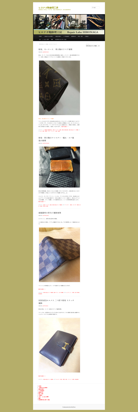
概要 (52, 39)
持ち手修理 (77, 292)
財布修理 (40, 293)
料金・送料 (80, 36)
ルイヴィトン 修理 (70, 292)
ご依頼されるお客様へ (48, 36)
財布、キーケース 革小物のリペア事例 (55, 49)
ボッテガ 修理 (76, 204)
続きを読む (65, 126)
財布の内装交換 (65, 129)
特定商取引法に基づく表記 (60, 39)
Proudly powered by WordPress (69, 407)
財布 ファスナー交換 (57, 129)
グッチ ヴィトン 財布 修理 (54, 131)
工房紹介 (87, 36)
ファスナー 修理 (68, 204)
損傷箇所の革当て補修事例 (50, 213)
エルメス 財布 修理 (60, 379)
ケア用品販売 (66, 36)
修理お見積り (58, 36)
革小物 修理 (45, 206)
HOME (40, 36)
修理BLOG (73, 36)
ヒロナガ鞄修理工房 (48, 7)
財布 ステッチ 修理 (69, 379)
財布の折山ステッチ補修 (73, 129)
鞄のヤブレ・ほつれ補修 (58, 292)
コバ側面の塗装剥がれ (47, 129)
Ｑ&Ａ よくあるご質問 (44, 39)
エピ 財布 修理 (43, 131)
